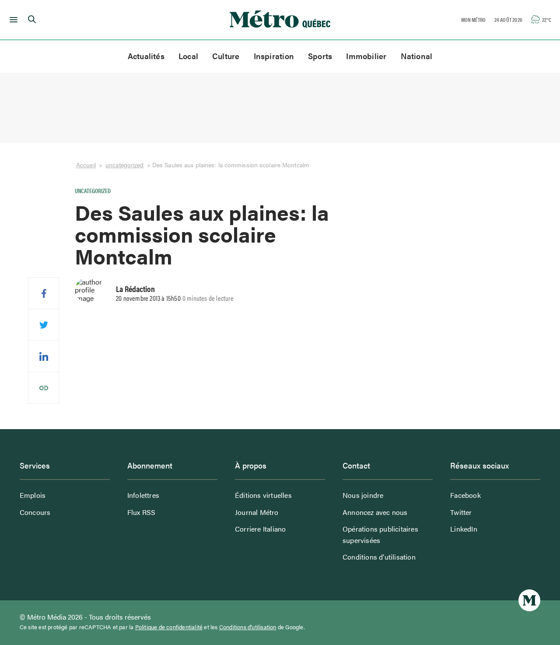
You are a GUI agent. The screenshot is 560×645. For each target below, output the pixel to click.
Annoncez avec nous (375, 512)
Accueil (86, 164)
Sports (320, 55)
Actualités (146, 55)
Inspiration (274, 55)
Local (188, 55)
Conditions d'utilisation (247, 627)
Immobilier (366, 55)
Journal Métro (257, 512)
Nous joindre (363, 495)
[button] (12, 19)
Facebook (465, 495)
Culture (226, 55)
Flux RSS (141, 512)
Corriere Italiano (260, 529)
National (417, 55)
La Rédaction (135, 288)
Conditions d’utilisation (379, 557)
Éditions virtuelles (263, 495)
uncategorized (124, 164)
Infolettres (143, 495)
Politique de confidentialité (169, 627)
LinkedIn (463, 529)
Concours (35, 512)
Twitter (461, 512)
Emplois (33, 495)
